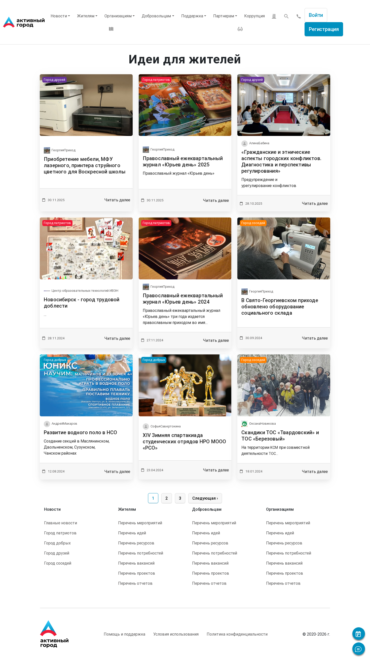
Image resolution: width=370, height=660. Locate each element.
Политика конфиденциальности (237, 634)
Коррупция (254, 15)
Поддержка (192, 15)
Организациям (118, 15)
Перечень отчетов (135, 583)
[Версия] (240, 28)
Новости (59, 15)
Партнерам (223, 15)
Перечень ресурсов (136, 542)
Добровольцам (156, 15)
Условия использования (176, 634)
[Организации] (274, 16)
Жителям (85, 15)
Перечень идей (132, 532)
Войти (316, 15)
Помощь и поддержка (124, 634)
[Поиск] (286, 16)
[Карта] (111, 28)
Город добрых (57, 542)
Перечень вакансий (136, 563)
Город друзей (56, 553)
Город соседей (57, 563)
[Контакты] (298, 16)
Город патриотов (60, 532)
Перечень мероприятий (140, 522)
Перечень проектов (136, 573)
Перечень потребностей (140, 553)
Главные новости (60, 522)
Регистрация (324, 29)
